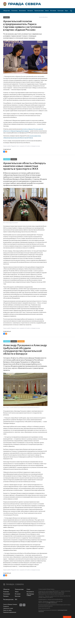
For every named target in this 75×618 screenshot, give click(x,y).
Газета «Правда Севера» (10, 604)
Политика (14, 10)
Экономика (22, 10)
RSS (16, 599)
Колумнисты (30, 591)
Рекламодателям (8, 599)
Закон (47, 10)
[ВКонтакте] (4, 152)
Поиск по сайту (7, 610)
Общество (6, 10)
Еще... (66, 10)
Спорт (28, 589)
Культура (60, 10)
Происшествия (39, 10)
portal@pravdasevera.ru (51, 602)
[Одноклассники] (6, 152)
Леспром (30, 10)
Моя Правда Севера (30, 594)
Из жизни (53, 10)
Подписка (6, 606)
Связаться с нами (8, 608)
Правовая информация (9, 612)
